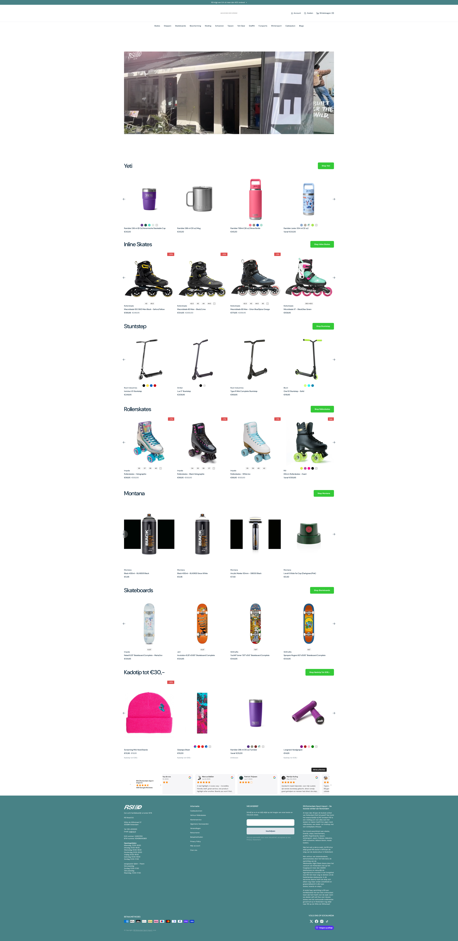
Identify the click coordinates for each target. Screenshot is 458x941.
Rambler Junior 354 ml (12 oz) (242, 228)
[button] (296, 13)
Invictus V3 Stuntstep (133, 391)
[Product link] (149, 199)
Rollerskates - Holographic (135, 474)
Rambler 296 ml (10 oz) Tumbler (243, 750)
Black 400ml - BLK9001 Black (136, 573)
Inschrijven (270, 831)
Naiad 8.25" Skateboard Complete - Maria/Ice (143, 655)
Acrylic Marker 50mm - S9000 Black (245, 573)
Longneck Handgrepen (293, 750)
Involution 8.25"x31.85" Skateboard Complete (196, 655)
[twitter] (311, 921)
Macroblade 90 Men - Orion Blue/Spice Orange (250, 309)
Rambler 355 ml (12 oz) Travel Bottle (299, 228)
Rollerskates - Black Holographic (190, 474)
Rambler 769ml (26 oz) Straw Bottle (192, 228)
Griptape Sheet (183, 750)
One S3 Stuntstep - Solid (294, 391)
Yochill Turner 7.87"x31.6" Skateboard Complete (249, 655)
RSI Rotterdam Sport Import (142, 930)
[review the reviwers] (189, 778)
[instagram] (321, 921)
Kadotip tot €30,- (131, 758)
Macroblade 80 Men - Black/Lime (191, 309)
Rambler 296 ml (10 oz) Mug (135, 228)
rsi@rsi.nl (132, 831)
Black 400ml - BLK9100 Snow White (192, 573)
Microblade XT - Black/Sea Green (297, 309)
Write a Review (319, 770)
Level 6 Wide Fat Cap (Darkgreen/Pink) (300, 573)
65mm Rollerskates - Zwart (295, 474)
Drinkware (234, 758)
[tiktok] (327, 921)
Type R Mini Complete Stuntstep (243, 391)
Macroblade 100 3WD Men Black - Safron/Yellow (144, 309)
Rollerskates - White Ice (240, 474)
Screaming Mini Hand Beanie (136, 750)
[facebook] (316, 921)
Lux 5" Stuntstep (184, 391)
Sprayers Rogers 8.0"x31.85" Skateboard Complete (304, 655)
